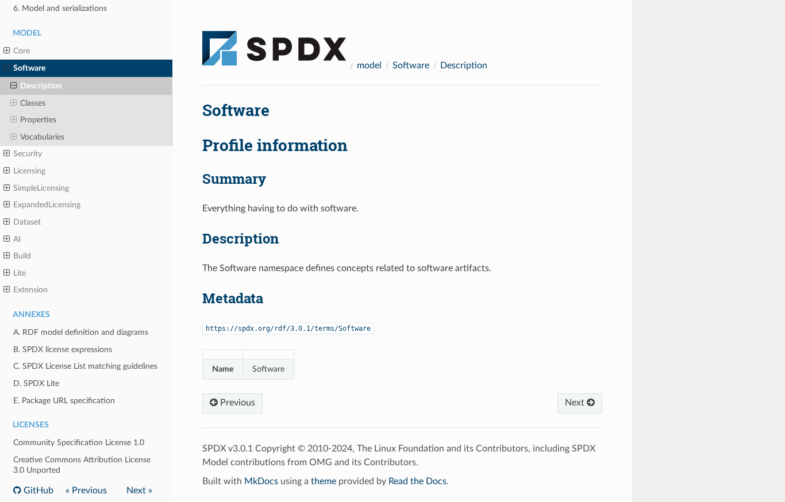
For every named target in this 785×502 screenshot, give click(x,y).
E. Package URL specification (64, 400)
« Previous (86, 490)
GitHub (37, 490)
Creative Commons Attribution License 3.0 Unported (82, 464)
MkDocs (261, 481)
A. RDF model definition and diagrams (80, 332)
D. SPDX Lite (36, 383)
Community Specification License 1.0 (78, 442)
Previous (236, 402)
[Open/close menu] (6, 51)
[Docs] (274, 43)
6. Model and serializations (60, 8)
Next (576, 402)
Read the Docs (417, 481)
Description (41, 86)
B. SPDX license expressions (62, 349)
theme (323, 481)
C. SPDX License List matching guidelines (85, 366)
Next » (139, 490)
